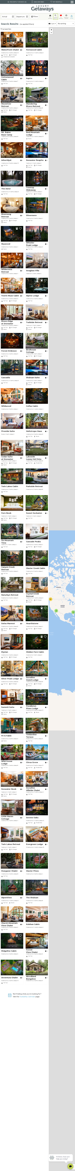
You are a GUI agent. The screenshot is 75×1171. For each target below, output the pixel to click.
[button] (72, 7)
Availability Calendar (27, 997)
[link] (12, 45)
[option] (52, 23)
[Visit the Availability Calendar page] (10, 996)
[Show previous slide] (26, 39)
